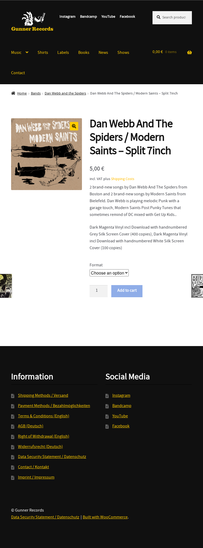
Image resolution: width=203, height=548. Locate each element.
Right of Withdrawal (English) (43, 437)
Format (96, 265)
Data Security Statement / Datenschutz (52, 457)
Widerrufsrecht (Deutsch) (40, 447)
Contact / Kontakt (33, 467)
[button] (74, 126)
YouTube (108, 17)
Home (22, 94)
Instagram (67, 17)
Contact (18, 73)
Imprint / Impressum (36, 478)
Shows (123, 53)
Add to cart (127, 291)
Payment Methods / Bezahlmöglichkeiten (54, 406)
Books (83, 53)
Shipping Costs (122, 179)
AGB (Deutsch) (30, 426)
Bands (36, 94)
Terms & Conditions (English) (43, 416)
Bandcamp (88, 17)
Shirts (43, 53)
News (103, 53)
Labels (63, 53)
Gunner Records (32, 21)
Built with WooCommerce (105, 517)
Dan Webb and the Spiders (65, 94)
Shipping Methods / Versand (43, 396)
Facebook (127, 17)
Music (16, 53)
